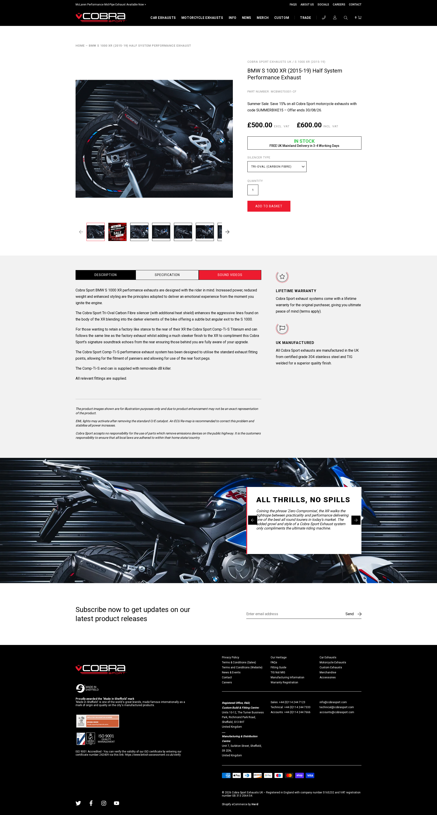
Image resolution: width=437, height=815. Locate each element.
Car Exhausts (163, 18)
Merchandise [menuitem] (328, 672)
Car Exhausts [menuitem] (328, 657)
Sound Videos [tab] (230, 275)
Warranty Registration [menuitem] (284, 682)
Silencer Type (258, 157)
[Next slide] (356, 520)
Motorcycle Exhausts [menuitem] (333, 662)
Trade (305, 18)
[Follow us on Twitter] (78, 803)
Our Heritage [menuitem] (279, 657)
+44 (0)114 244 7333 (297, 707)
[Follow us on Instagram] (103, 803)
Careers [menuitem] (227, 682)
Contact (355, 4)
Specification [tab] (167, 275)
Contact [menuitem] (227, 677)
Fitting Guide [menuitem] (278, 667)
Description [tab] (105, 275)
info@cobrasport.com (333, 702)
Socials (323, 4)
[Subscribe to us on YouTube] (116, 803)
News (246, 18)
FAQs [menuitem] (274, 662)
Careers (339, 4)
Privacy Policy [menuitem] (230, 657)
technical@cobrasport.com (337, 707)
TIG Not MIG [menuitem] (278, 672)
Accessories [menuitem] (328, 677)
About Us (307, 4)
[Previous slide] (252, 520)
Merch (263, 18)
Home (80, 45)
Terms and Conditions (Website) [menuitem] (242, 667)
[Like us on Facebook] (91, 803)
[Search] (346, 17)
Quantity (255, 181)
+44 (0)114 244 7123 (292, 702)
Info (232, 18)
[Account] (335, 17)
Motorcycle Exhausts (202, 18)
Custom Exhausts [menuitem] (331, 667)
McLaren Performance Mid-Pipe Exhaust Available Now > (111, 4)
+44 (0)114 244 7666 (297, 712)
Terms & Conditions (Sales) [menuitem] (239, 662)
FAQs (293, 4)
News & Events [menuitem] (231, 672)
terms (305, 311)
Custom (281, 18)
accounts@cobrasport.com (337, 712)
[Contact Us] (324, 17)
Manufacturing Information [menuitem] (287, 677)
